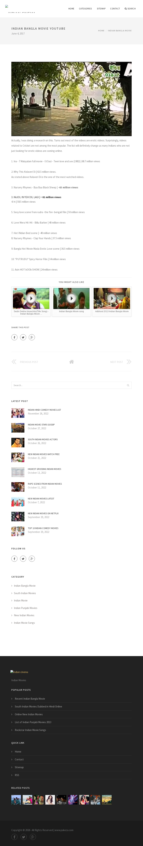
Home (71, 8)
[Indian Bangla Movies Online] (95, 800)
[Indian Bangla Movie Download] (39, 800)
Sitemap (101, 8)
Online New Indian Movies (29, 714)
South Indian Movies (25, 593)
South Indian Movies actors (43, 439)
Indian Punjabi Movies (25, 608)
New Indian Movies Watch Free (44, 454)
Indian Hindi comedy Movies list (44, 409)
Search (131, 8)
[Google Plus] (32, 337)
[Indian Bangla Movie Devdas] (50, 800)
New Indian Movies (24, 615)
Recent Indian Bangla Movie (30, 698)
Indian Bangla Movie (120, 30)
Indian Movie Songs (24, 622)
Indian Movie (21, 600)
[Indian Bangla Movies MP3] (61, 800)
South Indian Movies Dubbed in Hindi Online (38, 706)
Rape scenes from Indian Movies (45, 483)
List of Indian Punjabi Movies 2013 (33, 722)
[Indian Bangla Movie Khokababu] (107, 800)
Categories (85, 8)
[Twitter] (23, 337)
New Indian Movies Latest (41, 498)
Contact (115, 8)
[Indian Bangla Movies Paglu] (84, 800)
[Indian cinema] (20, 6)
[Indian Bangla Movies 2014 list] (16, 800)
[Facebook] (14, 337)
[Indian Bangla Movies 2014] (27, 800)
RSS (17, 775)
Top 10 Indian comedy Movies (43, 528)
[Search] (128, 385)
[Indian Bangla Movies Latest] (73, 800)
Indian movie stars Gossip (41, 424)
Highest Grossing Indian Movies (44, 469)
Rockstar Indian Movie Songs (30, 730)
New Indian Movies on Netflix (43, 513)
